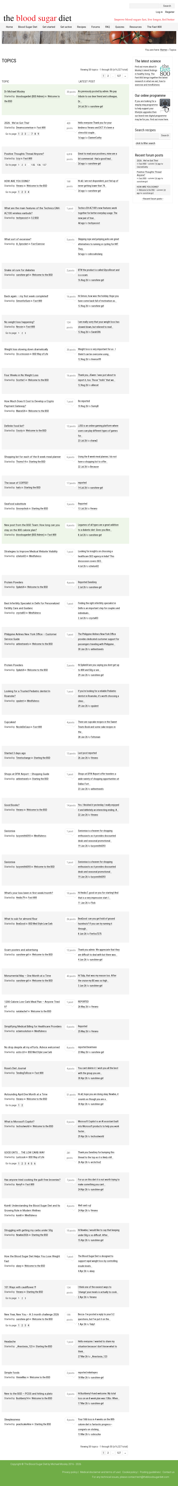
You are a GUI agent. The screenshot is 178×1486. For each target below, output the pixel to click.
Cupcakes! (10, 722)
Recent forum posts (149, 155)
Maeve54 (20, 411)
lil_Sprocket (22, 244)
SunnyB (95, 406)
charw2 (94, 440)
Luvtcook (20, 1157)
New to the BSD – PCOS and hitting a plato (28, 1393)
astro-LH (20, 1052)
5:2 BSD (35, 218)
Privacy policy (70, 1472)
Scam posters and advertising (21, 949)
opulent (20, 701)
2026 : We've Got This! (16, 123)
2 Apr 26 (98, 1292)
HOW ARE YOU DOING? (17, 181)
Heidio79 (20, 897)
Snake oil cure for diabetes (19, 270)
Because (94, 466)
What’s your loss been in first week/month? (28, 893)
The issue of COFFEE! (16, 482)
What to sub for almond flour (20, 918)
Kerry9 (19, 1184)
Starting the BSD (37, 461)
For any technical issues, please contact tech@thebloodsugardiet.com (130, 1477)
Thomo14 (21, 461)
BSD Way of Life (40, 354)
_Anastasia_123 (24, 1346)
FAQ (107, 27)
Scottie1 (20, 380)
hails (18, 487)
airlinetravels (22, 644)
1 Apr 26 (96, 1319)
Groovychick (22, 508)
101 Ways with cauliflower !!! (20, 1287)
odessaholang (95, 254)
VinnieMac (21, 1377)
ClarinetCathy (95, 137)
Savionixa (9, 831)
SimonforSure (23, 300)
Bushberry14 (22, 1398)
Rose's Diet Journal (15, 1068)
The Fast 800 (154, 27)
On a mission (22, 354)
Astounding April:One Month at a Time (25, 1094)
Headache (10, 1341)
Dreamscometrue (25, 127)
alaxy (18, 1265)
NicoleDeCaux (23, 727)
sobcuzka (96, 1434)
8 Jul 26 (98, 529)
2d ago (97, 158)
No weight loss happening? (19, 322)
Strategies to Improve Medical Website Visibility (31, 551)
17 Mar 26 (98, 1398)
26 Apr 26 (96, 1157)
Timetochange (23, 757)
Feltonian (95, 737)
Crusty (19, 430)
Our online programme (150, 95)
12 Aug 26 (98, 301)
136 (39, 164)
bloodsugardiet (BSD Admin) (30, 96)
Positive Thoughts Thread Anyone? (24, 153)
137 (44, 164)
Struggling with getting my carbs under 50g (28, 1230)
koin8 (19, 1215)
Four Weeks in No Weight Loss (21, 375)
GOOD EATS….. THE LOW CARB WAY (24, 1152)
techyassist (22, 218)
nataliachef (21, 1011)
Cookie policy (129, 1472)
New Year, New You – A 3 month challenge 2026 (31, 1314)
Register (170, 12)
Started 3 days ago (15, 753)
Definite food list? (14, 425)
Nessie (19, 326)
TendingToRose (23, 1073)
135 (33, 164)
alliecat (95, 385)
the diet (37, 17)
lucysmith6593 (23, 835)
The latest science (148, 61)
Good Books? (11, 805)
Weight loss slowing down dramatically (26, 349)
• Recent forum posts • (152, 199)
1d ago (158, 164)
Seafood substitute (15, 503)
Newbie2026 (22, 1235)
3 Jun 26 (97, 980)
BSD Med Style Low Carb (40, 923)
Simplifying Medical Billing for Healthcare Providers (33, 1026)
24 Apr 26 (99, 1184)
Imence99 (96, 359)
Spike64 (20, 587)
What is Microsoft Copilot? (19, 1121)
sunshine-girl (96, 106)
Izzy (18, 158)
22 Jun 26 (98, 810)
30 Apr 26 (98, 1073)
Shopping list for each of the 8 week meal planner (32, 456)
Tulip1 (92, 1324)
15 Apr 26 (98, 1235)
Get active (66, 27)
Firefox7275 (96, 933)
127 (119, 75)
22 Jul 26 (97, 461)
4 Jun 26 (99, 954)
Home (9, 27)
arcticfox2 (96, 1162)
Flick (93, 902)
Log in (159, 12)
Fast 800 (41, 127)
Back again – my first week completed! (26, 296)
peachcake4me (23, 1424)
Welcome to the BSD (37, 185)
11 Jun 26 (98, 897)
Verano (19, 185)
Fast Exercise (38, 244)
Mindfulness (35, 556)
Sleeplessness (12, 1419)
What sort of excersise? (17, 239)
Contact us (169, 1472)
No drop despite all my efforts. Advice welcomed (32, 1047)
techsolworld (22, 1126)
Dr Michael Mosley (14, 91)
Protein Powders (13, 582)
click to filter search (145, 143)
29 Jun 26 (98, 670)
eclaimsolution (23, 1031)
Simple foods (11, 1372)
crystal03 (20, 612)
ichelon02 (21, 556)
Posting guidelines (150, 1472)
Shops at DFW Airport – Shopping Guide (26, 774)
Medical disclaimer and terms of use (100, 1472)
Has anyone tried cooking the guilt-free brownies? (32, 1179)
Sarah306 (96, 332)
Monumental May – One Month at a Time (27, 975)
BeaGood (20, 923)
